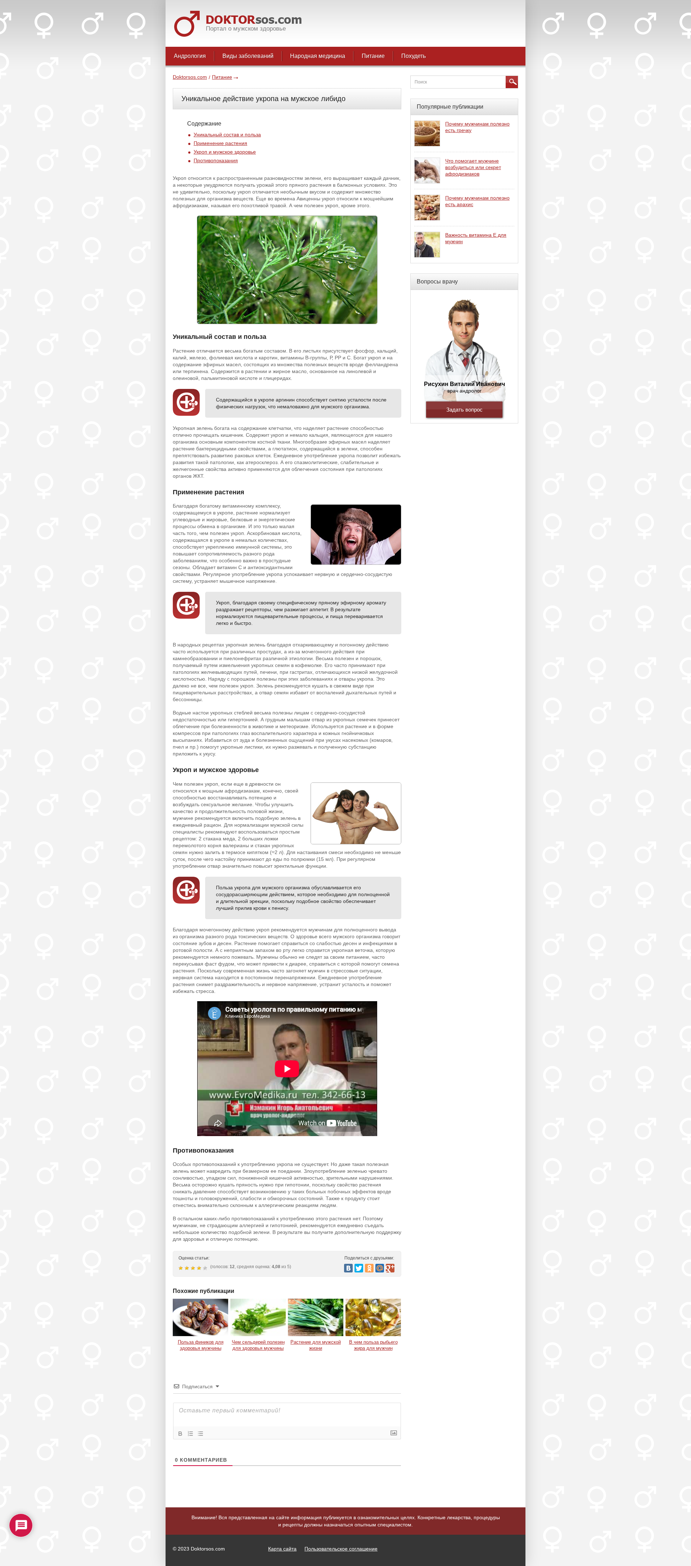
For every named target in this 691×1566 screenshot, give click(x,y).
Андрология (190, 56)
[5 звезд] (206, 1268)
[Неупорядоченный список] (200, 1433)
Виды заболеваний (248, 56)
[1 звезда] (182, 1268)
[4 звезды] (200, 1268)
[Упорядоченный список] (190, 1433)
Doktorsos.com (190, 77)
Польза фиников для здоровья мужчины (200, 1345)
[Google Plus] (390, 1268)
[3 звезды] (194, 1268)
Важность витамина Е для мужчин (475, 238)
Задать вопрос (464, 410)
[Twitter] (358, 1268)
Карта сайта (282, 1549)
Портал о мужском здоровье (246, 28)
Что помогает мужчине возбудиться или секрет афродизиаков (473, 167)
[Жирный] (180, 1433)
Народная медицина (317, 56)
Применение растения (220, 143)
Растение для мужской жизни (315, 1345)
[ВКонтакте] (348, 1268)
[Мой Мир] (379, 1268)
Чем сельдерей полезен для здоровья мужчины (258, 1345)
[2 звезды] (188, 1268)
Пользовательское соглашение (341, 1549)
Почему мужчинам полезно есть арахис (477, 201)
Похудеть (413, 56)
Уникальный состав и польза (227, 134)
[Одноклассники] (369, 1268)
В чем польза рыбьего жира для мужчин (373, 1345)
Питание (373, 56)
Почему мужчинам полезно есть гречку (477, 127)
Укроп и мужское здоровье (225, 152)
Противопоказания (216, 160)
